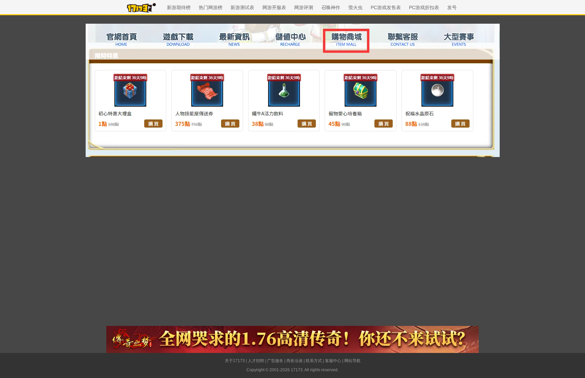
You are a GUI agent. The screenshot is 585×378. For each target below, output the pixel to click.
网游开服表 (274, 7)
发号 (452, 7)
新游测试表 (242, 7)
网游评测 (303, 7)
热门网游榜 (210, 7)
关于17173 (235, 360)
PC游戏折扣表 (424, 7)
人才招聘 (256, 360)
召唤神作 (330, 7)
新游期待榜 (179, 7)
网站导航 (352, 360)
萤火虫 (355, 7)
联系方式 (314, 360)
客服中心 (333, 360)
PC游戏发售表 (386, 7)
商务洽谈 (294, 360)
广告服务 (275, 360)
